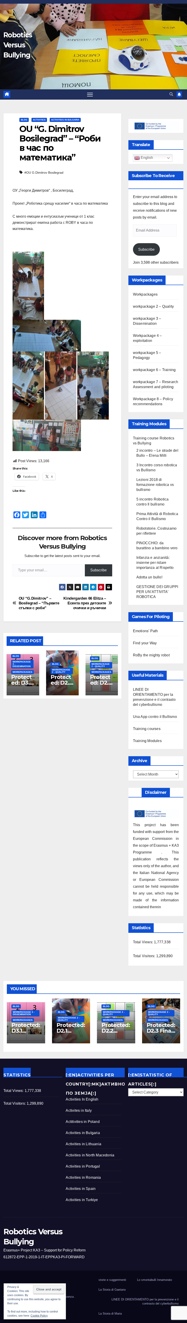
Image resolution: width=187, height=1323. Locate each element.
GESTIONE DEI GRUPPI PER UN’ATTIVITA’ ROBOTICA (157, 592)
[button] (171, 94)
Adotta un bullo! (149, 577)
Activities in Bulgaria (65, 120)
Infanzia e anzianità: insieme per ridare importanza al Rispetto (155, 563)
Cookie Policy (39, 1315)
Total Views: (143, 942)
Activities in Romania (83, 1177)
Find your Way (145, 643)
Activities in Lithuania (83, 1144)
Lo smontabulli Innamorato (154, 1280)
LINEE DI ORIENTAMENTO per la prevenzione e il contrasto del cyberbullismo (145, 1301)
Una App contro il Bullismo (155, 717)
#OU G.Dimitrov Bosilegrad (43, 172)
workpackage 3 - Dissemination (22, 664)
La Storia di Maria (110, 1313)
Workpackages (22, 672)
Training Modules (147, 741)
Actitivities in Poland (82, 1122)
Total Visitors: (144, 956)
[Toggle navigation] (90, 94)
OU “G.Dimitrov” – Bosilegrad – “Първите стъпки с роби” (39, 603)
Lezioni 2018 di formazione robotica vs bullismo (155, 485)
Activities (39, 120)
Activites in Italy (79, 1110)
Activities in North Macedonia (90, 1155)
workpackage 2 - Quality (61, 670)
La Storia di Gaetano (112, 1289)
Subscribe (98, 570)
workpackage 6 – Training (154, 370)
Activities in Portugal (83, 1166)
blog (24, 120)
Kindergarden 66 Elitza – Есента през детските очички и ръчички (84, 603)
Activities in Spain (81, 1189)
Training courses (147, 729)
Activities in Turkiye (82, 1200)
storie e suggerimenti (112, 1280)
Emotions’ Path (145, 631)
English (146, 158)
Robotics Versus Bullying (17, 45)
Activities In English (82, 1099)
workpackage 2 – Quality (153, 306)
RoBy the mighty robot (151, 655)
